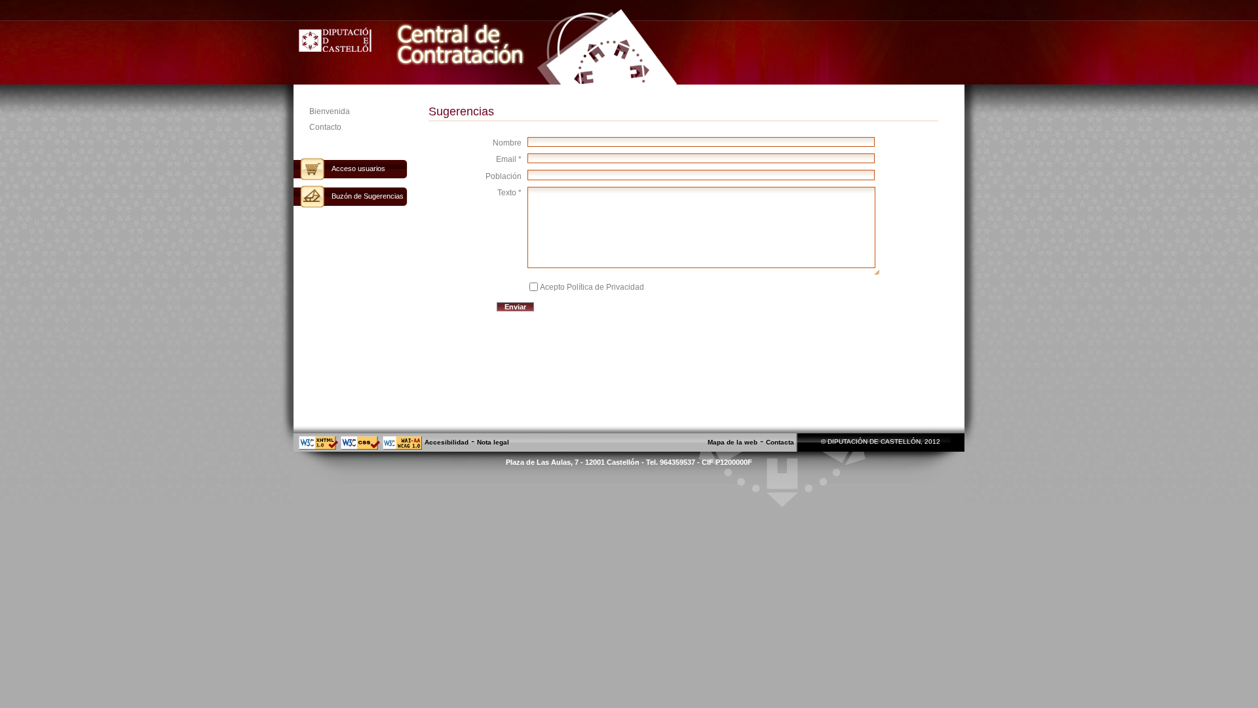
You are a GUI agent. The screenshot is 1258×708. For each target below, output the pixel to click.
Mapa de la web (732, 442)
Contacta (780, 442)
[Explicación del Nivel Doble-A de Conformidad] (402, 447)
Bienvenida (329, 111)
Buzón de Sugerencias (368, 196)
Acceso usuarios (358, 168)
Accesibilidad (446, 442)
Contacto (325, 127)
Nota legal (493, 442)
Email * (509, 159)
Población (504, 176)
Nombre (507, 143)
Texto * (509, 193)
